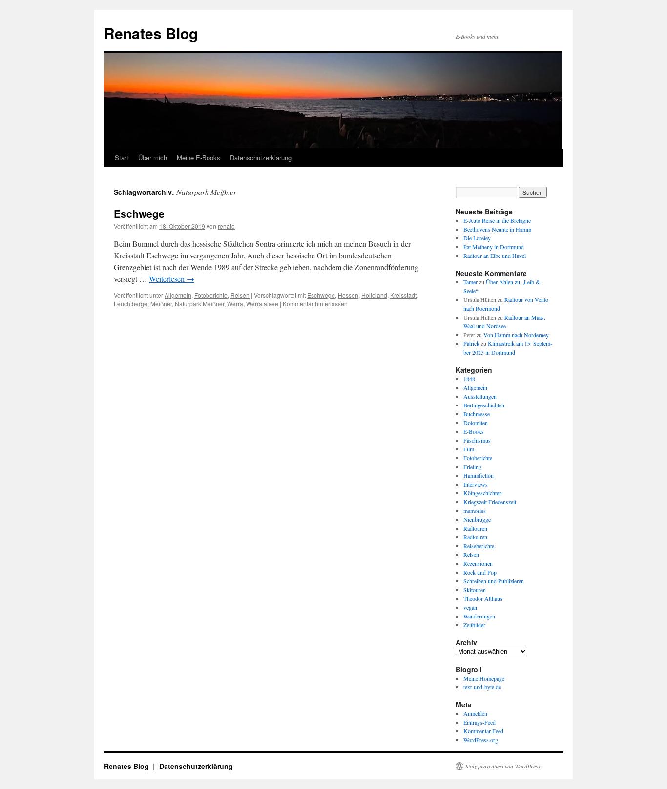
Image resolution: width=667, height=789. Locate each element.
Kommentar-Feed (483, 731)
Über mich (152, 157)
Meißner (161, 303)
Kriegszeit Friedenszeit (489, 502)
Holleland (374, 295)
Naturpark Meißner (199, 303)
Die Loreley (477, 238)
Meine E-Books (198, 157)
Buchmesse (476, 414)
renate (226, 226)
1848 (469, 379)
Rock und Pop (480, 572)
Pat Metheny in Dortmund (493, 247)
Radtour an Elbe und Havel (494, 255)
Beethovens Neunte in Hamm (497, 229)
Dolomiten (475, 422)
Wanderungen (479, 616)
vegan (470, 607)
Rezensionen (478, 563)
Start (121, 157)
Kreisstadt (403, 295)
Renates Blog (151, 32)
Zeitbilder (474, 625)
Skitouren (474, 590)
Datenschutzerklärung (261, 157)
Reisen (240, 295)
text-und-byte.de (482, 687)
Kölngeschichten (482, 493)
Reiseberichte (478, 546)
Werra (235, 303)
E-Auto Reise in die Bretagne (497, 220)
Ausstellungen (480, 396)
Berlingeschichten (483, 405)
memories (474, 510)
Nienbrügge (477, 519)
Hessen (348, 295)
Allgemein (178, 295)
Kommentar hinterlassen (315, 303)
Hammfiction (478, 475)
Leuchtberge (130, 303)
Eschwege (139, 213)
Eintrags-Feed (479, 722)
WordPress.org (480, 740)
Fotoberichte (211, 295)
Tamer (470, 282)
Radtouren (475, 528)
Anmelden (475, 713)
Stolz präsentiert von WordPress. (503, 766)
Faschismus (477, 440)
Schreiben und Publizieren (493, 581)
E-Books (473, 431)
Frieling (472, 466)
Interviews (475, 484)
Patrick (471, 343)
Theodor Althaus (482, 598)
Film (468, 449)
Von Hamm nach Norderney (516, 335)
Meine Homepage (483, 678)
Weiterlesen (171, 279)
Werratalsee (262, 303)
